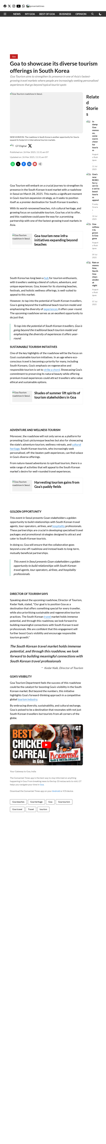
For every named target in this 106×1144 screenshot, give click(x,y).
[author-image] (12, 146)
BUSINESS (65, 13)
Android (56, 791)
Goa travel (17, 809)
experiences (51, 309)
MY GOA (30, 13)
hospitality (58, 526)
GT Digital (21, 145)
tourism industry (27, 699)
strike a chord (52, 369)
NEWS (17, 13)
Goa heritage (36, 801)
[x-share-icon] (18, 165)
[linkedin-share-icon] (29, 165)
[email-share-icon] (35, 165)
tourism (43, 809)
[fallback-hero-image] (88, 121)
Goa (42, 784)
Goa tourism (64, 801)
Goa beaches (18, 801)
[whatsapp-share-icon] (12, 165)
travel (47, 616)
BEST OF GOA (47, 13)
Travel (31, 809)
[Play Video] (46, 745)
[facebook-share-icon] (24, 165)
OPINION (80, 13)
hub (46, 278)
